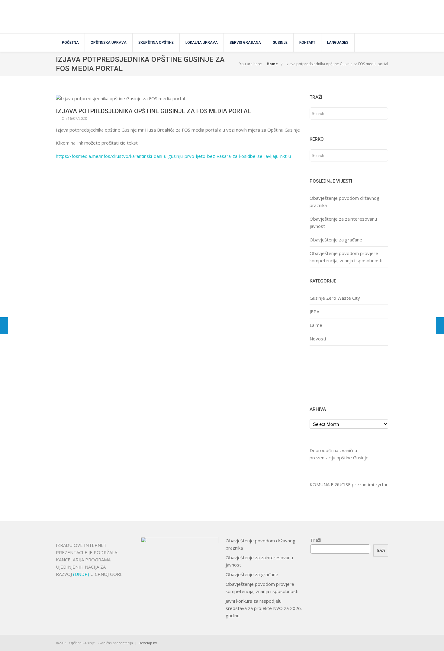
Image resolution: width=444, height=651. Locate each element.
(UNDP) (81, 574)
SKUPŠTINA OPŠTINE (156, 42)
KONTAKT (307, 42)
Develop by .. (149, 642)
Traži (315, 540)
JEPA (314, 311)
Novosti (318, 339)
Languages (338, 42)
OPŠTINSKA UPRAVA (109, 42)
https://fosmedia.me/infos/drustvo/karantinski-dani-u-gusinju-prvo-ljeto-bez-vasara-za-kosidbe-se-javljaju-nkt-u (173, 156)
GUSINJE (280, 42)
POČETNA (70, 42)
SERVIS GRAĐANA (245, 42)
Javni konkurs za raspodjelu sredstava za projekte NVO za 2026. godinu (264, 608)
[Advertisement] (328, 375)
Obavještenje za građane (336, 240)
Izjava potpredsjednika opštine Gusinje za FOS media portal (337, 63)
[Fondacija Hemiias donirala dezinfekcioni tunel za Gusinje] (440, 325)
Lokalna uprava (201, 42)
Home (272, 63)
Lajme (316, 325)
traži (381, 550)
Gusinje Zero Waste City (335, 298)
